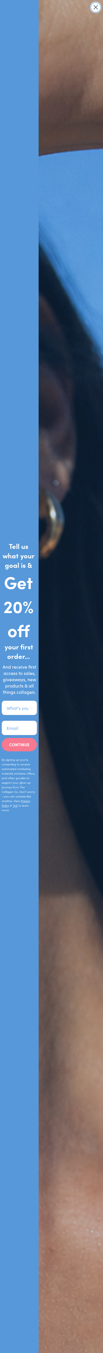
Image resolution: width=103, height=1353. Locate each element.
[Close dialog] (96, 7)
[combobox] (18, 708)
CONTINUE (19, 744)
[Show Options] (31, 708)
